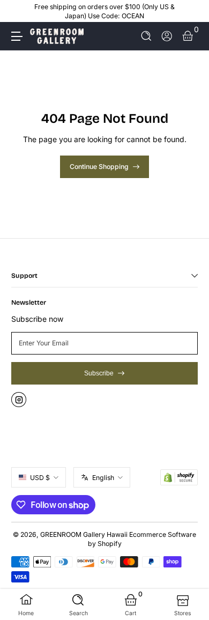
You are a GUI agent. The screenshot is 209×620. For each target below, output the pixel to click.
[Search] (146, 36)
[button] (146, 36)
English (103, 478)
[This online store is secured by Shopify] (179, 477)
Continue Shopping (99, 167)
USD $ (40, 478)
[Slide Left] (18, 11)
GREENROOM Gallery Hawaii (84, 534)
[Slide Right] (190, 11)
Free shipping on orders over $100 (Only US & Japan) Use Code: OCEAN (104, 11)
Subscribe (99, 373)
